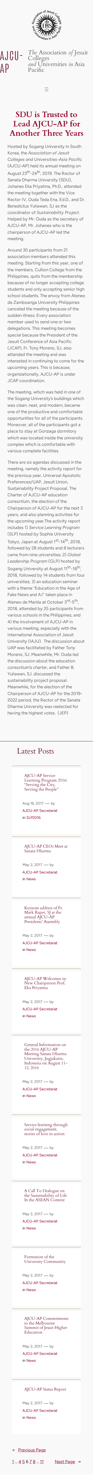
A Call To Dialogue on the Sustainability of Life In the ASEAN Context (45, 1195)
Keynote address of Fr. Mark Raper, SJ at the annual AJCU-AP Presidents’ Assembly (43, 915)
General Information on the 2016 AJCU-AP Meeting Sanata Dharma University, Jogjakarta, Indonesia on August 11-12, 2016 (45, 1056)
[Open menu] (46, 89)
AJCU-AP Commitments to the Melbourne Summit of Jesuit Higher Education (46, 1325)
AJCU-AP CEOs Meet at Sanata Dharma (45, 848)
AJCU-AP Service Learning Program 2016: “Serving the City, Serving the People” (45, 783)
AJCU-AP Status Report (45, 1389)
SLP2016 (33, 817)
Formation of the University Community (45, 1259)
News (31, 879)
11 (42, 1461)
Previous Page (29, 1449)
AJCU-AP (12, 61)
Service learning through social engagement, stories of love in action (46, 1129)
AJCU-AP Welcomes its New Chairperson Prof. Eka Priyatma (45, 983)
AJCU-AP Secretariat (39, 810)
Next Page (68, 1461)
